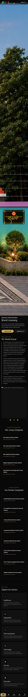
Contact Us (19, 331)
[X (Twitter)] (14, 420)
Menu (22, 2)
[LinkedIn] (10, 420)
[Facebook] (17, 420)
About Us (6, 331)
